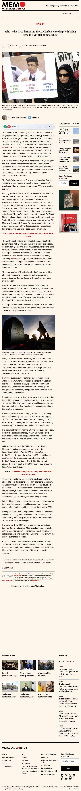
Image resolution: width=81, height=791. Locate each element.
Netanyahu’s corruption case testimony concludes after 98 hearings (27, 674)
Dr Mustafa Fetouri (19, 118)
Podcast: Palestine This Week (30, 772)
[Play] (5, 126)
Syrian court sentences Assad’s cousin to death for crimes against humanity (10, 695)
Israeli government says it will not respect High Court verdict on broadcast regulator (10, 674)
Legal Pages (7, 789)
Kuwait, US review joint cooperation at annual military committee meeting (65, 169)
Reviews (25, 760)
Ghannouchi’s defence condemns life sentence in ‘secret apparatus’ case (45, 674)
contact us (35, 580)
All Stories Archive (48, 774)
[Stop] (9, 126)
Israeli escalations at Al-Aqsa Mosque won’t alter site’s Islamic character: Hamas (69, 717)
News (61, 667)
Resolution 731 (16, 259)
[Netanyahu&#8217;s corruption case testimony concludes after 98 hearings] (28, 665)
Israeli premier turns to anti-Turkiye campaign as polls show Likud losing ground (65, 150)
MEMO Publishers (47, 771)
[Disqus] (28, 616)
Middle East (6, 760)
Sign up (74, 183)
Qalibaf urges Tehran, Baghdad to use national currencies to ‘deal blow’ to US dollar (68, 732)
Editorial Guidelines (48, 754)
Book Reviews (7, 766)
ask (35, 452)
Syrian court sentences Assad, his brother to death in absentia (27, 695)
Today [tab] (61, 661)
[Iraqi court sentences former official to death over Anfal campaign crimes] (46, 686)
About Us (44, 757)
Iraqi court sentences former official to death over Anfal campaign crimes (46, 695)
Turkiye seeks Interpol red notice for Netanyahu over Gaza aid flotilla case (69, 688)
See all (76, 123)
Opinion (40, 24)
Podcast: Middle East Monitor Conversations (30, 767)
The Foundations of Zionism (65, 141)
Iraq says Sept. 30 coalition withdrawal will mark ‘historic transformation (65, 159)
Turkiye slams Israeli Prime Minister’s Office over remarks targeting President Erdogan (68, 702)
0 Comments (15, 45)
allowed (5, 147)
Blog (23, 754)
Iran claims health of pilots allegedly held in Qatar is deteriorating (64, 131)
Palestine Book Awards (49, 760)
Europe (4, 763)
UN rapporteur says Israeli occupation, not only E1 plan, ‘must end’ (69, 673)
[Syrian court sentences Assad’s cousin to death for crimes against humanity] (10, 686)
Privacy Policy (46, 768)
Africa (4, 754)
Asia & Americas (8, 757)
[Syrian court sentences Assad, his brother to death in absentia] (28, 686)
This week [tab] (70, 661)
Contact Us (45, 765)
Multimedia (26, 763)
